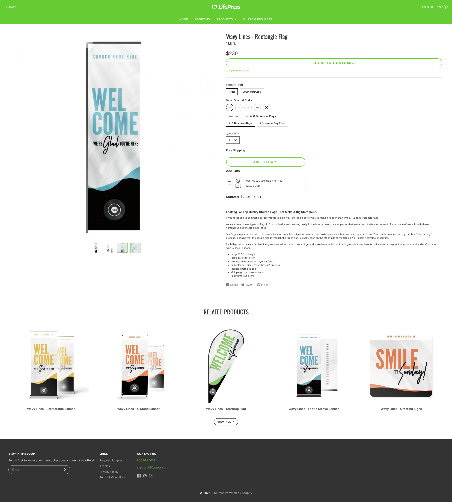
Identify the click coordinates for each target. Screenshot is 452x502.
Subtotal (232, 197)
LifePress (218, 493)
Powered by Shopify (238, 493)
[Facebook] (139, 476)
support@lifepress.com (152, 467)
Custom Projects (258, 19)
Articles (105, 466)
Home (183, 19)
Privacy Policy (109, 471)
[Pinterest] (145, 476)
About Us (202, 19)
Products (225, 19)
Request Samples (111, 460)
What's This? (238, 187)
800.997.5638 (146, 460)
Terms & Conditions (113, 477)
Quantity (232, 133)
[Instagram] (151, 476)
